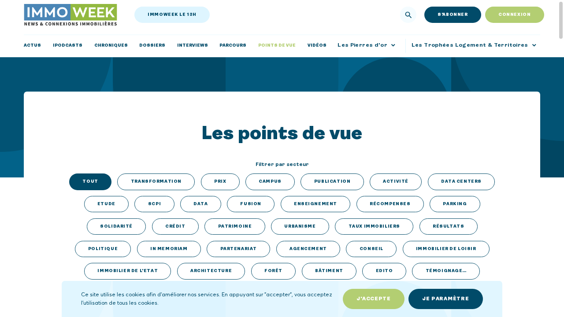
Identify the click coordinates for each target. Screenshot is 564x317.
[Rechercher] (408, 15)
